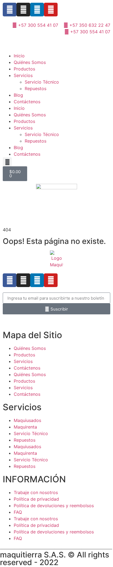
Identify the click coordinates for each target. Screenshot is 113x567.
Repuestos (35, 88)
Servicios (23, 75)
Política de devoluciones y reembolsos (54, 505)
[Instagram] (23, 9)
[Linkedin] (37, 9)
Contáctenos (27, 101)
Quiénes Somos (30, 62)
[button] (7, 161)
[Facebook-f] (9, 9)
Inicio (19, 55)
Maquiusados (27, 420)
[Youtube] (51, 9)
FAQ (18, 512)
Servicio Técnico (42, 82)
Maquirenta (25, 427)
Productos (24, 69)
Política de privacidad (36, 499)
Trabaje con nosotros (36, 492)
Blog (18, 95)
